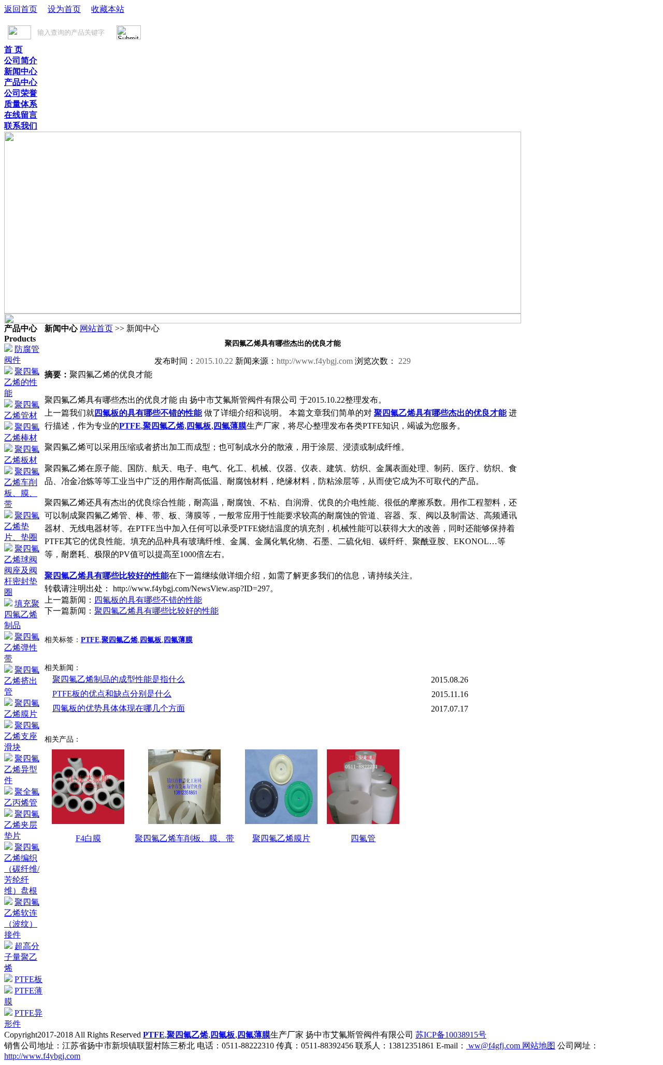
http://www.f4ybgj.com (42, 1056)
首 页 (13, 49)
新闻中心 (20, 71)
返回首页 (20, 9)
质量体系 (20, 104)
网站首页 (96, 328)
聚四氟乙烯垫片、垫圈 (21, 526)
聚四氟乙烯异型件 (21, 769)
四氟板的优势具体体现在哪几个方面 (118, 708)
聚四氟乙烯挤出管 (21, 680)
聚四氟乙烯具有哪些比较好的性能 (107, 575)
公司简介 (20, 60)
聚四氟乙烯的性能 (21, 382)
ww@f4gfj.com (494, 1045)
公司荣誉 (20, 93)
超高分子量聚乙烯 (21, 957)
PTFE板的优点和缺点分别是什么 (111, 693)
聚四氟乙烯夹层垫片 (21, 825)
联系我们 (20, 125)
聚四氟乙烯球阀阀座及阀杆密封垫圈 (21, 570)
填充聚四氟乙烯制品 (21, 614)
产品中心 (20, 82)
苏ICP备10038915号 (450, 1034)
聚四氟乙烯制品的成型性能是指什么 (118, 679)
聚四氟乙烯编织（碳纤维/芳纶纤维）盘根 (21, 869)
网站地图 (538, 1045)
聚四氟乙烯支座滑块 (21, 736)
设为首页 (64, 9)
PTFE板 (28, 979)
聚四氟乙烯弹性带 (21, 647)
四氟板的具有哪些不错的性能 (148, 412)
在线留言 (20, 114)
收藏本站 (107, 9)
